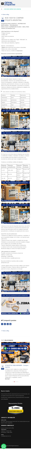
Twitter (5, 324)
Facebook (2, 324)
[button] (13, 381)
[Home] (9, 3)
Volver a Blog (5, 14)
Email (10, 324)
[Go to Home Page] (1, 9)
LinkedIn (8, 324)
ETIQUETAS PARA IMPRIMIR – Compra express (16, 366)
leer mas (7, 378)
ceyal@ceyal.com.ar (6, 436)
